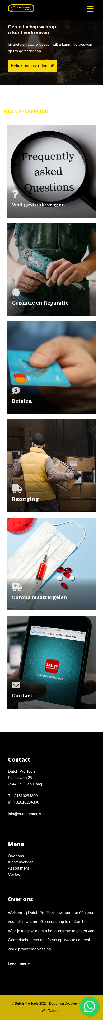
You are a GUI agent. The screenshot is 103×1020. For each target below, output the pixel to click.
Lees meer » (19, 963)
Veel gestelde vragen (38, 205)
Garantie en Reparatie (40, 303)
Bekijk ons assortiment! (32, 65)
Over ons (16, 856)
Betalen (22, 401)
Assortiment (18, 868)
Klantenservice (21, 862)
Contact (22, 695)
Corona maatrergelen (39, 597)
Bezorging (25, 499)
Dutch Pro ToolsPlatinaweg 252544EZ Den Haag (25, 777)
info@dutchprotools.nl (26, 813)
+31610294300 (25, 795)
